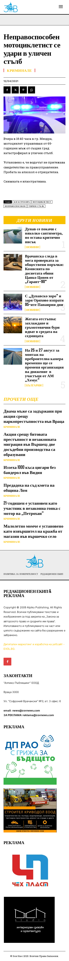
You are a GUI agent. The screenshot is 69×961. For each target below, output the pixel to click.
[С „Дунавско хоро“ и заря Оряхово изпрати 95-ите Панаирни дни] (13, 302)
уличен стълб (36, 206)
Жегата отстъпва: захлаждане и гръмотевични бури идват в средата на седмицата (42, 327)
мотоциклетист (42, 202)
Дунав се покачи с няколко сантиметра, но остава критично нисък (44, 235)
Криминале (12, 427)
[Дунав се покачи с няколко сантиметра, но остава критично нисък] (13, 235)
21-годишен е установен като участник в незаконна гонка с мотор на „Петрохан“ (32, 508)
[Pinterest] (23, 89)
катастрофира (22, 202)
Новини (32, 247)
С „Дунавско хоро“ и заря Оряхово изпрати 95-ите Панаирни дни (44, 300)
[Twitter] (15, 89)
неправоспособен (15, 206)
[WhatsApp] (31, 89)
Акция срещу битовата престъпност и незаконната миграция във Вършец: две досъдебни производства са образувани (30, 444)
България (34, 385)
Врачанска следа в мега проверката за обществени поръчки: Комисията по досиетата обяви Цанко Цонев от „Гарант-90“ (44, 269)
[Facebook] (7, 89)
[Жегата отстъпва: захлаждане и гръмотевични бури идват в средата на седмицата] (13, 325)
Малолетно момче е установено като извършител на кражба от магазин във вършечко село (33, 531)
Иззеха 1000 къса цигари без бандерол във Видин (30, 470)
